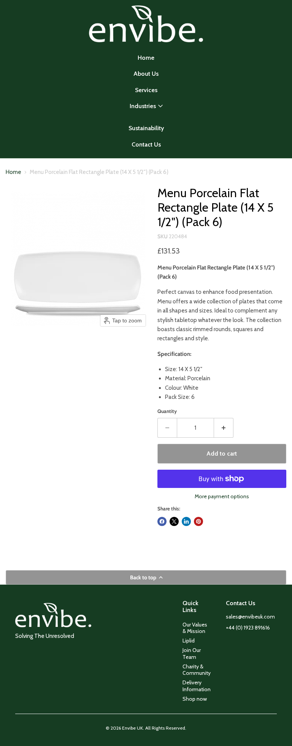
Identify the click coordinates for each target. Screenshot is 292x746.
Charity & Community (196, 669)
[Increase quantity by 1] (223, 428)
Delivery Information (196, 685)
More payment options (222, 496)
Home (146, 57)
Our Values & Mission (194, 627)
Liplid (188, 640)
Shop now (194, 698)
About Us (146, 73)
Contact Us (146, 144)
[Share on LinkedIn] (186, 521)
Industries (143, 106)
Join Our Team (191, 653)
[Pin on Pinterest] (198, 521)
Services (146, 90)
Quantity (167, 411)
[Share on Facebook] (162, 521)
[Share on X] (174, 521)
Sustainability (146, 128)
